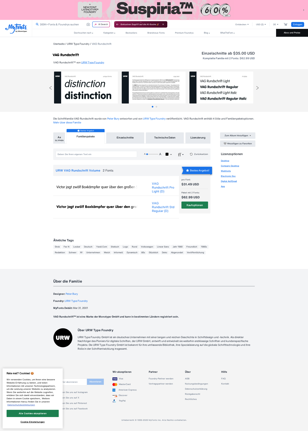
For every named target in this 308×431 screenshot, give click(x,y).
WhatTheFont (226, 33)
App (223, 186)
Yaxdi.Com (101, 247)
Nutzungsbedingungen (196, 384)
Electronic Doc (228, 176)
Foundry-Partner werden (161, 378)
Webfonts (226, 170)
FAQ (223, 378)
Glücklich (153, 252)
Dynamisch (132, 252)
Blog (206, 33)
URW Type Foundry (78, 44)
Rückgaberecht (192, 394)
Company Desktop (230, 165)
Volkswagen (147, 247)
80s (143, 252)
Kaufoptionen (195, 205)
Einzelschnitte (125, 137)
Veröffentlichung (195, 252)
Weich (107, 252)
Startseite (59, 44)
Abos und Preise (292, 32)
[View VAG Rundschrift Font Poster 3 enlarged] (221, 87)
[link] (36, 24)
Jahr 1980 (178, 247)
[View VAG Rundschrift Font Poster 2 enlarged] (154, 87)
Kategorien (108, 33)
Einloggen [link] (297, 24)
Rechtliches (191, 399)
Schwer (72, 252)
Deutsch (88, 247)
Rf (81, 252)
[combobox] (72, 24)
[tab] (152, 106)
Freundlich (191, 247)
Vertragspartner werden (161, 384)
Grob (57, 247)
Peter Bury (113, 119)
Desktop (225, 160)
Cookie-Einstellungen (33, 421)
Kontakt (225, 384)
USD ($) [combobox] (260, 24)
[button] (304, 10)
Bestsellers (131, 32)
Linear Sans (163, 247)
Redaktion (60, 252)
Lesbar (76, 247)
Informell (118, 252)
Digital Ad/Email (229, 181)
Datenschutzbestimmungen (21, 404)
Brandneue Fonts (156, 32)
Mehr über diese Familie (67, 122)
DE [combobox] (274, 24)
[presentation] (50, 88)
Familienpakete (86, 136)
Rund (134, 247)
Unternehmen (93, 252)
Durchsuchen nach (82, 33)
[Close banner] (163, 24)
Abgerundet (177, 252)
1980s (204, 247)
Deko (164, 252)
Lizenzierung (197, 137)
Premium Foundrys (184, 32)
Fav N (66, 247)
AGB (187, 378)
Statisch (115, 247)
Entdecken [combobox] (240, 24)
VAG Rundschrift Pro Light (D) (163, 187)
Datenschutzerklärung (196, 389)
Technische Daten (164, 137)
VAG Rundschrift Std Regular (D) (163, 207)
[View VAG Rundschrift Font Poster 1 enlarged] (86, 87)
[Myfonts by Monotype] (16, 28)
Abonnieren (95, 381)
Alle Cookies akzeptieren (33, 413)
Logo (125, 247)
